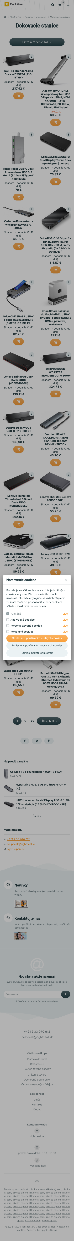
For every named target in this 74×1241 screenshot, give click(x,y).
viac (65, 613)
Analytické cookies (22, 619)
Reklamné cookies (21, 631)
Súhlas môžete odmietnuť (37, 652)
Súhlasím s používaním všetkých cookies (37, 638)
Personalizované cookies (26, 625)
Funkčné (15, 613)
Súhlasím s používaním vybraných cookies (37, 645)
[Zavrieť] (66, 579)
